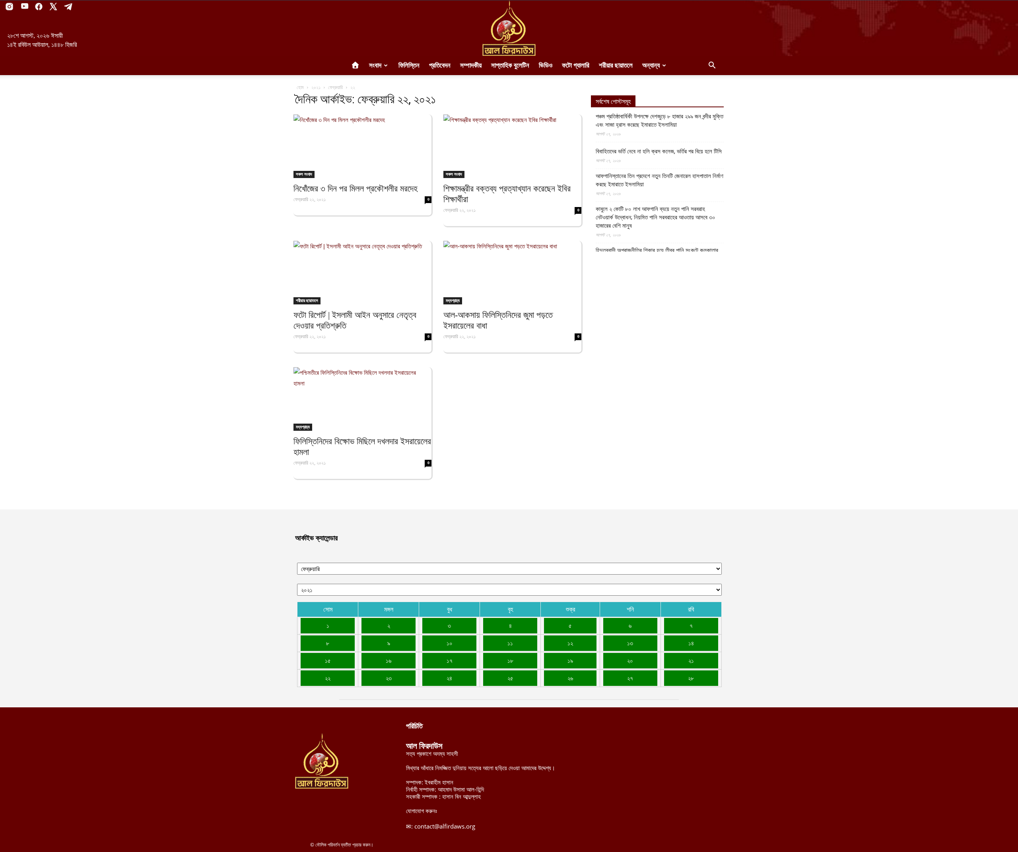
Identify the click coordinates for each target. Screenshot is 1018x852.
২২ (327, 678)
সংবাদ (375, 65)
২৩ (389, 678)
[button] (711, 66)
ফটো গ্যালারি (575, 65)
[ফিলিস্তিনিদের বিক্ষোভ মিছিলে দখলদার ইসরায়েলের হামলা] (362, 399)
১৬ (388, 660)
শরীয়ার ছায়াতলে (616, 65)
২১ (691, 660)
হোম (300, 87)
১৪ (691, 643)
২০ (630, 660)
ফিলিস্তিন (409, 65)
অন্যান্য (651, 65)
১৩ (630, 643)
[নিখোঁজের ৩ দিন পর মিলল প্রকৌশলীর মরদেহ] (362, 146)
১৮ (510, 660)
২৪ (449, 678)
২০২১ (316, 87)
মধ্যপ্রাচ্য (453, 300)
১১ (510, 643)
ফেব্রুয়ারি (335, 87)
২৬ (570, 678)
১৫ (328, 660)
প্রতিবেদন (440, 65)
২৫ (510, 678)
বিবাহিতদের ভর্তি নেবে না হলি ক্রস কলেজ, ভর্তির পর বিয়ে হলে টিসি (659, 151)
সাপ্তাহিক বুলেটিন (510, 65)
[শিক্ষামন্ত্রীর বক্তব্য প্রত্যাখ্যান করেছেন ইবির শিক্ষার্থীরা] (512, 146)
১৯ (570, 660)
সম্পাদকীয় (471, 65)
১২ (570, 643)
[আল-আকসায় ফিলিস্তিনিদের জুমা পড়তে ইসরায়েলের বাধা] (512, 272)
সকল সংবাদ (304, 174)
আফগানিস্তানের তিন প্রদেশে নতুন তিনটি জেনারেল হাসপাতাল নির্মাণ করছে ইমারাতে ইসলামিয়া (659, 180)
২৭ (630, 678)
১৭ (450, 660)
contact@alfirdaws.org (444, 826)
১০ (450, 643)
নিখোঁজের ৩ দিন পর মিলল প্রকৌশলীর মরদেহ (355, 189)
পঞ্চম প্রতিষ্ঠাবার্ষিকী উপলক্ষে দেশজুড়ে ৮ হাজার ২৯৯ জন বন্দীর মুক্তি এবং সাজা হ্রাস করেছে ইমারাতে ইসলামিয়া (659, 120)
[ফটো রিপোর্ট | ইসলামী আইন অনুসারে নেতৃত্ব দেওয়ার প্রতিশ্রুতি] (362, 272)
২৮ (691, 678)
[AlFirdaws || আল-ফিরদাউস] (509, 28)
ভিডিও (545, 65)
